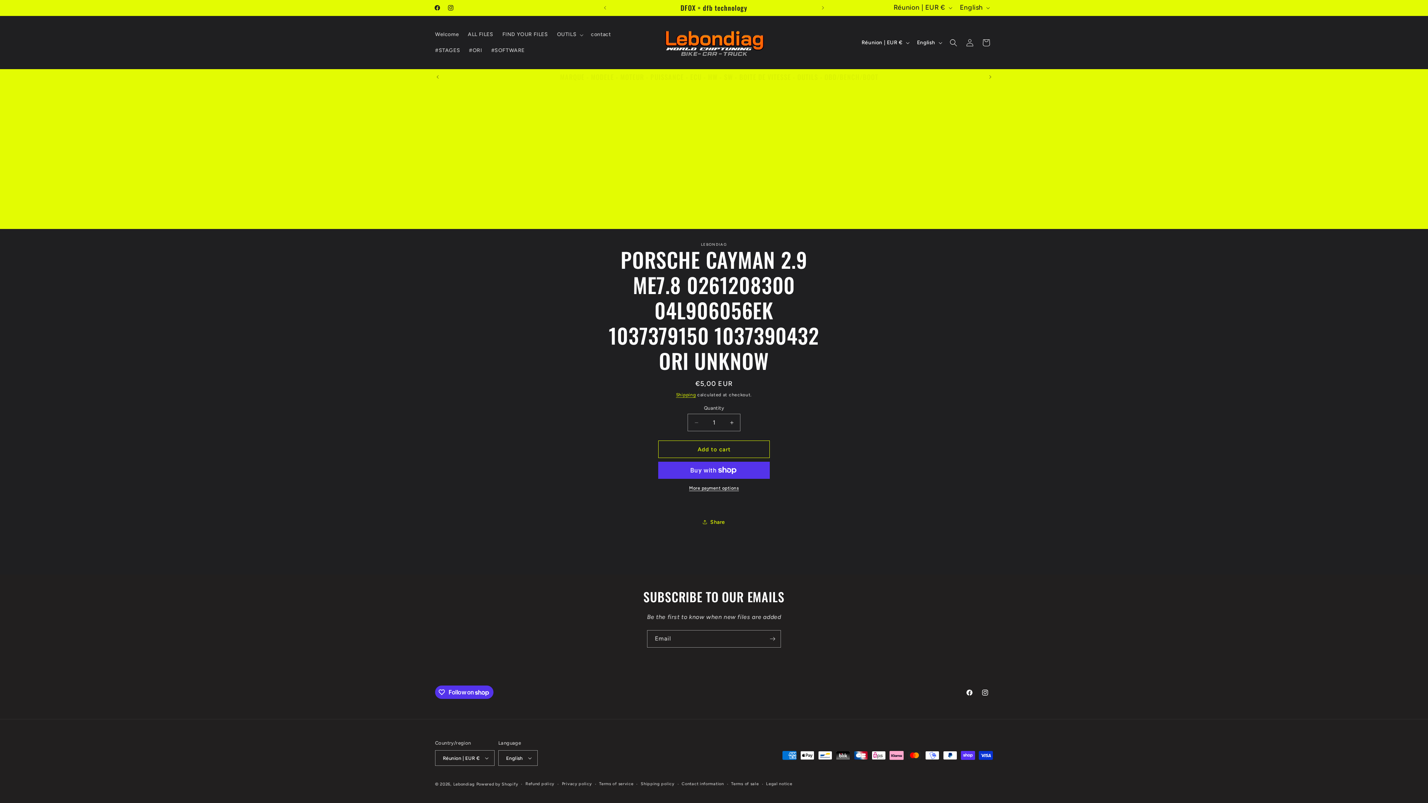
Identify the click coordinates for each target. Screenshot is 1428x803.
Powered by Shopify (497, 784)
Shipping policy (658, 783)
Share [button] (717, 522)
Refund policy (539, 783)
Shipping (686, 394)
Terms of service (616, 783)
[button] (570, 34)
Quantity (714, 408)
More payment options (714, 488)
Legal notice (779, 783)
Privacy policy (577, 783)
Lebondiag (464, 784)
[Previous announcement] (605, 8)
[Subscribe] (772, 639)
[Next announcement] (823, 8)
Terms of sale (745, 783)
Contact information (703, 783)
